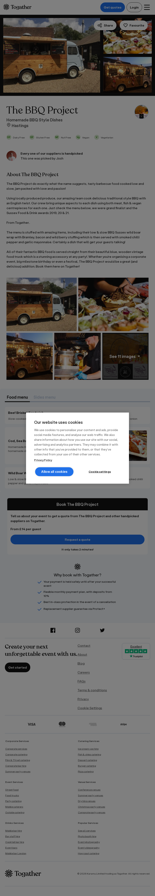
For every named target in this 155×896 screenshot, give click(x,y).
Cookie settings (100, 471)
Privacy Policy (43, 459)
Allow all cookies (54, 471)
